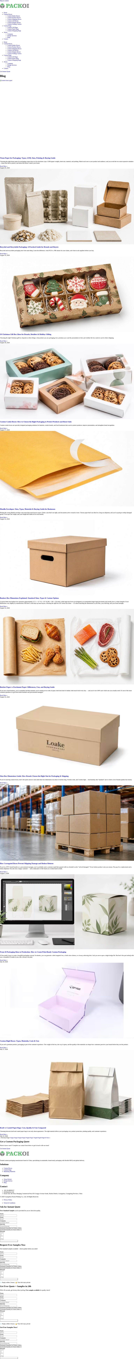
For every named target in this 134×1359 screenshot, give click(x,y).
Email (1, 1217)
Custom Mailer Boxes (13, 16)
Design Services (12, 35)
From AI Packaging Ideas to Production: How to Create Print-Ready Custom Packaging (33, 952)
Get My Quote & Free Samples (9, 1241)
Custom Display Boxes (14, 22)
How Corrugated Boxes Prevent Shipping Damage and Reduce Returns (26, 863)
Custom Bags (7, 26)
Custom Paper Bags (13, 29)
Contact (6, 39)
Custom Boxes (8, 14)
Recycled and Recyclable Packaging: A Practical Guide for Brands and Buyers (29, 247)
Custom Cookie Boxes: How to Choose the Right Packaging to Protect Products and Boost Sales (36, 422)
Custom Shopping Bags (14, 31)
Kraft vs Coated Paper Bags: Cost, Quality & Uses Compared (23, 1128)
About (5, 32)
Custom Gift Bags (12, 27)
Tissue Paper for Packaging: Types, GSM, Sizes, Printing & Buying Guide (27, 158)
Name (1, 1213)
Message (2, 1231)
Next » (48, 1137)
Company (10, 34)
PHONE (2, 1224)
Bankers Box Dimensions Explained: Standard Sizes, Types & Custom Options (29, 598)
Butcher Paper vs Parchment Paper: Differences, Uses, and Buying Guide (27, 687)
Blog (8, 37)
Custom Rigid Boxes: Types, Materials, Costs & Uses (19, 1041)
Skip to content (4, 1)
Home (5, 12)
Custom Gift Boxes (12, 21)
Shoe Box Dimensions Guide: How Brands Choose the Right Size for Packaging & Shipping (34, 776)
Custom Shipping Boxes (14, 19)
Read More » (4, 166)
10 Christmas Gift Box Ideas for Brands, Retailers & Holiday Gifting (25, 334)
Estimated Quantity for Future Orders (10, 1228)
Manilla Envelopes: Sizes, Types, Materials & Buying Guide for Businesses (27, 509)
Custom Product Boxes (14, 17)
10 (44, 1137)
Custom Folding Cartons (14, 24)
